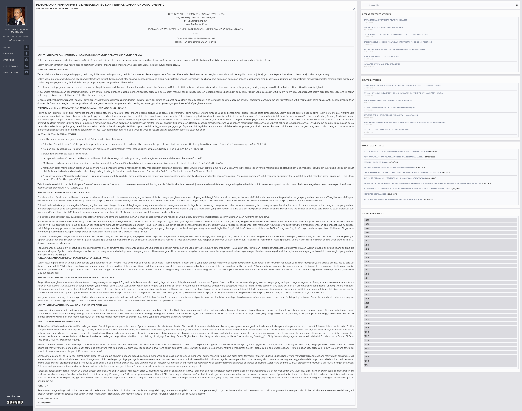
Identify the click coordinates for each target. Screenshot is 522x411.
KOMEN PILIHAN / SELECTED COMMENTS (381, 57)
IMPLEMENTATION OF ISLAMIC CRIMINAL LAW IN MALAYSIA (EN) (391, 115)
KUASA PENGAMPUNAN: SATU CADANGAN (382, 64)
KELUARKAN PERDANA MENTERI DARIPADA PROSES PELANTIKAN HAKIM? (395, 49)
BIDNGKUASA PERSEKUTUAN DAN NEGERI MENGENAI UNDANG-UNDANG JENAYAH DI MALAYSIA (404, 122)
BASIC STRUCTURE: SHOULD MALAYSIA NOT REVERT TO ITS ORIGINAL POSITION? (398, 42)
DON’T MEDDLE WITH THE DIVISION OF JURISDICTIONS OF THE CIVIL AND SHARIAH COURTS (402, 86)
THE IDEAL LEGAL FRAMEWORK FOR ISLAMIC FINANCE (387, 130)
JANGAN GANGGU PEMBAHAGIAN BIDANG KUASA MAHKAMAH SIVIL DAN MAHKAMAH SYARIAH (404, 93)
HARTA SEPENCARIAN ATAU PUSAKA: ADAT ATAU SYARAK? (388, 100)
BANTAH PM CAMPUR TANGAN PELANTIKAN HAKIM (385, 20)
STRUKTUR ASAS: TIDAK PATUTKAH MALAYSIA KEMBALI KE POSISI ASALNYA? (396, 35)
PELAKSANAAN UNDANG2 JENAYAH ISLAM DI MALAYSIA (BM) (389, 108)
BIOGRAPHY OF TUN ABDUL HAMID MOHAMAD (383, 27)
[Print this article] (354, 8)
